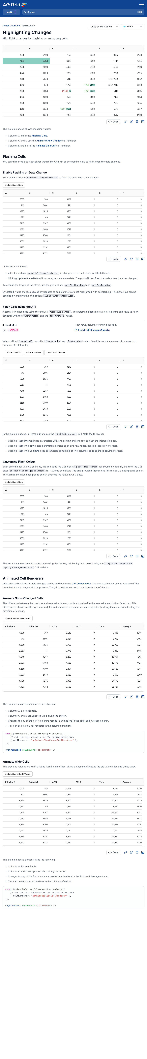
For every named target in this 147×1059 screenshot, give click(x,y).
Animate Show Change (49, 140)
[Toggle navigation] (141, 4)
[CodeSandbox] (137, 121)
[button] (83, 12)
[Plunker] (143, 121)
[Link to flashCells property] (20, 325)
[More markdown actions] (117, 26)
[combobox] (132, 26)
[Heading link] (125, 121)
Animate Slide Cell (46, 145)
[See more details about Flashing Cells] (4, 330)
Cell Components (81, 583)
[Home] (15, 4)
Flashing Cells (39, 135)
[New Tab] (131, 121)
